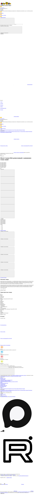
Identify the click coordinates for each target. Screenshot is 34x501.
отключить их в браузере (4, 492)
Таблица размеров (3, 230)
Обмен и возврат (25, 131)
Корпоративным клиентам (13, 131)
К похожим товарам (3, 277)
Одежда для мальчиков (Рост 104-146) (6, 338)
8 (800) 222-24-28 (2, 394)
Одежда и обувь (2, 331)
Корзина (22, 484)
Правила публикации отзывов (7, 132)
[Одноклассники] (2, 431)
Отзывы (23, 388)
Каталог (1, 377)
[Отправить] (7, 371)
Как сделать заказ (6, 131)
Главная (2, 484)
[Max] (17, 429)
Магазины (2, 131)
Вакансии (20, 388)
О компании (2, 388)
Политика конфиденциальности (23, 475)
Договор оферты (16, 388)
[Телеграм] (3, 431)
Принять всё (2, 493)
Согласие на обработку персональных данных (19, 375)
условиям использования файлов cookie (24, 491)
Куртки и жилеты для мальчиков (5, 345)
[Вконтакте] (0, 431)
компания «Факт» (9, 477)
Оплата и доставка (20, 131)
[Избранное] (7, 91)
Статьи (13, 388)
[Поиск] (7, 21)
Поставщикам (9, 388)
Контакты (5, 388)
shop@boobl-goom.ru (3, 395)
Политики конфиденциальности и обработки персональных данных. (10, 376)
